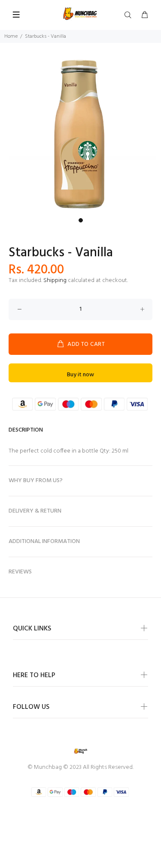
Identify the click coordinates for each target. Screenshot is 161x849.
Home (11, 36)
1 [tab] (81, 220)
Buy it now (80, 375)
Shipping (55, 280)
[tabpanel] (80, 133)
